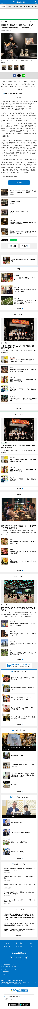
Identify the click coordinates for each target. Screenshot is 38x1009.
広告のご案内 (6, 974)
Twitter (16, 957)
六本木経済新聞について (8, 964)
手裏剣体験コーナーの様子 (13, 93)
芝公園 (3, 30)
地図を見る (19, 182)
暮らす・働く (27, 6)
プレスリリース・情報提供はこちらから (12, 966)
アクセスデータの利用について (10, 969)
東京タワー (9, 30)
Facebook (12, 957)
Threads (26, 957)
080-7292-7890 (6, 87)
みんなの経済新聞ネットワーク (19, 990)
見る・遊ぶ (15, 6)
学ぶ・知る (34, 6)
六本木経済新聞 (19, 2)
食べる (9, 6)
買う (21, 6)
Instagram (21, 957)
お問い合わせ (6, 971)
